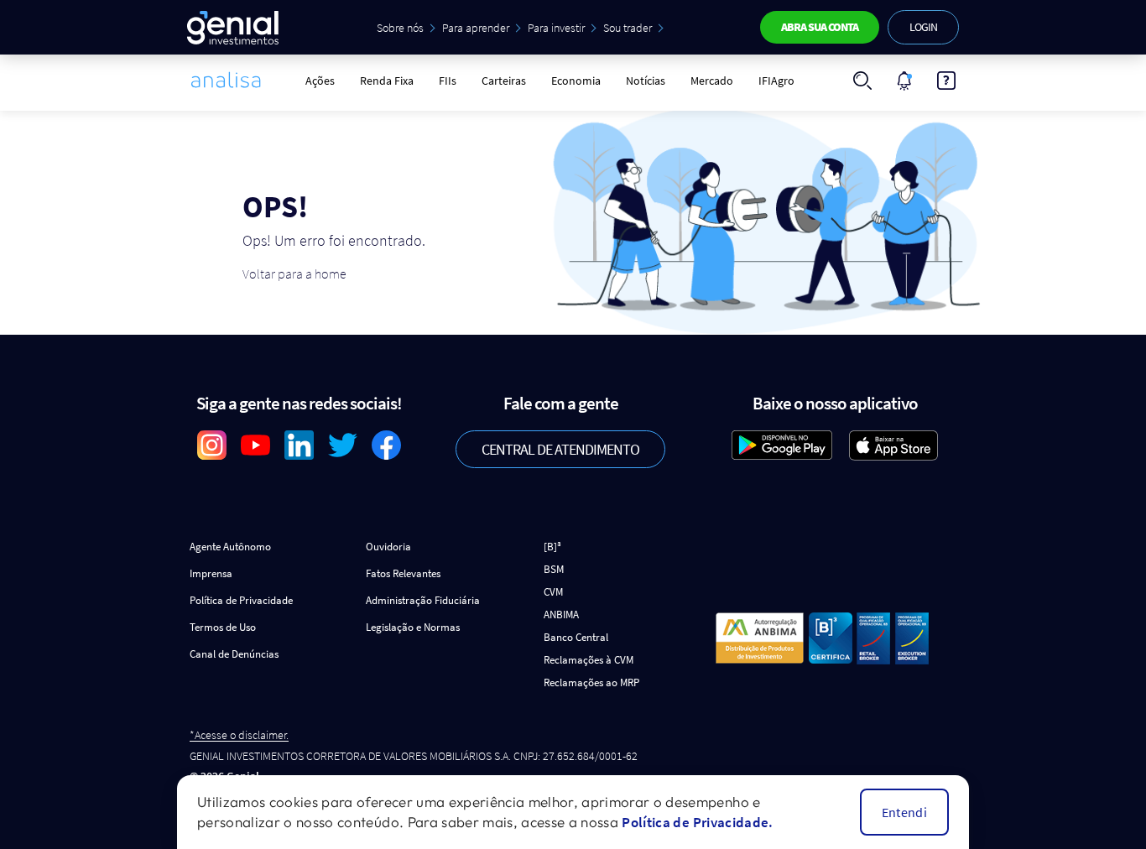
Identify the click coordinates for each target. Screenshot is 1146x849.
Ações (320, 80)
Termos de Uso (223, 627)
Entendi (904, 812)
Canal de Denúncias (234, 654)
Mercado (711, 80)
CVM (553, 592)
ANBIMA (561, 614)
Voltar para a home (294, 274)
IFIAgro (776, 80)
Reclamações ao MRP (591, 682)
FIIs (447, 80)
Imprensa (211, 573)
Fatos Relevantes (403, 573)
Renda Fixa (387, 80)
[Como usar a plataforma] (946, 80)
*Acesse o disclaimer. (239, 735)
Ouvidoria (388, 546)
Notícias (645, 80)
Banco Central (576, 637)
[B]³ (552, 546)
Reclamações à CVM (588, 660)
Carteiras (504, 80)
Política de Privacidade (241, 600)
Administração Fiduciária (423, 600)
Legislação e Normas (413, 627)
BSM (554, 569)
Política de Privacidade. (697, 822)
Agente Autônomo (230, 546)
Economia (576, 80)
